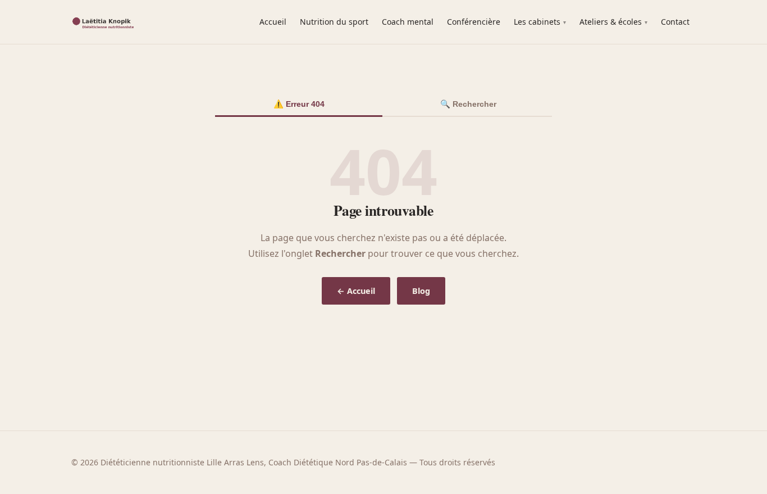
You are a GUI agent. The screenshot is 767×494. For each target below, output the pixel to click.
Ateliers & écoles (610, 21)
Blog (421, 290)
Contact (675, 21)
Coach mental (407, 21)
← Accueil (356, 290)
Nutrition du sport (334, 21)
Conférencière (473, 21)
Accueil (272, 21)
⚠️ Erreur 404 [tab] (299, 103)
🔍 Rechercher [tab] (468, 103)
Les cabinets (537, 21)
